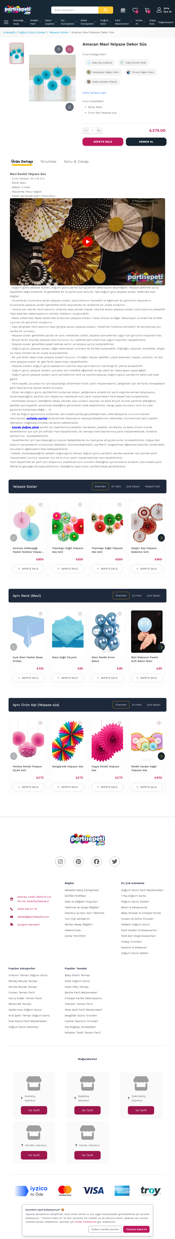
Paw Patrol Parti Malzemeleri (28, 1021)
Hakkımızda (73, 930)
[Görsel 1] (106, 650)
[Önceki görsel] (96, 632)
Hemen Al (146, 141)
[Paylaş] (59, 49)
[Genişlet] (69, 107)
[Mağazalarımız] (123, 10)
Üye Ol (168, 11)
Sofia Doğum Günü (77, 981)
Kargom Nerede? (28, 924)
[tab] (22, 161)
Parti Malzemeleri (122, 22)
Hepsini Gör (152, 486)
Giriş (166, 8)
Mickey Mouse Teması (23, 981)
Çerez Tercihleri (75, 935)
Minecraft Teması (20, 1003)
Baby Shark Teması (77, 975)
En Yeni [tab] (116, 486)
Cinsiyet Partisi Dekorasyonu (83, 998)
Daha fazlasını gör (94, 92)
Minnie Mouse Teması (23, 986)
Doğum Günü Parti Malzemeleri (142, 890)
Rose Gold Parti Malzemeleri (83, 1009)
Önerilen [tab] (100, 486)
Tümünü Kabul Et (136, 1229)
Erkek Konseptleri (87, 22)
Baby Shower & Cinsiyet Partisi (141, 913)
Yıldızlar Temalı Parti (78, 1003)
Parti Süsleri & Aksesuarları (139, 930)
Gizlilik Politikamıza (86, 1221)
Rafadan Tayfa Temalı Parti (82, 1032)
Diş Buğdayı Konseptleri (80, 1027)
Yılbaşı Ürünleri (131, 941)
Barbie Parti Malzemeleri (81, 992)
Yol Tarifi (33, 1110)
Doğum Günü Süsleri (32, 32)
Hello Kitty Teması (77, 986)
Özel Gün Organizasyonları (138, 935)
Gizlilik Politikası (75, 895)
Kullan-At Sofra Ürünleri (137, 918)
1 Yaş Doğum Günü (133, 895)
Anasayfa (9, 32)
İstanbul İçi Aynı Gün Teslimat (84, 913)
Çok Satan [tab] (133, 486)
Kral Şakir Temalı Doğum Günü (29, 1015)
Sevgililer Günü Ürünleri (81, 1015)
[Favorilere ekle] (69, 49)
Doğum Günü (104, 22)
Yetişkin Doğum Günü (135, 924)
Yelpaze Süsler (59, 32)
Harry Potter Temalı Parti (25, 998)
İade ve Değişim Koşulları (81, 901)
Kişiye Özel (152, 22)
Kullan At (139, 22)
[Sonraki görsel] (119, 632)
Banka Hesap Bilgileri (78, 924)
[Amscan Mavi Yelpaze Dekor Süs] (17, 53)
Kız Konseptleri (67, 22)
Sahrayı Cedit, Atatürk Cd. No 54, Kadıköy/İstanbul (34, 899)
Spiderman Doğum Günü (25, 1009)
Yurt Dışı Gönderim (77, 918)
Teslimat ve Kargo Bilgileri (82, 907)
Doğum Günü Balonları (24, 1027)
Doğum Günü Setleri (134, 953)
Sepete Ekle (102, 141)
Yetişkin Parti (34, 22)
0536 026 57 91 (27, 908)
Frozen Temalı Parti (22, 992)
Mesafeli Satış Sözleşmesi (82, 890)
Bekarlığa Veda (18, 22)
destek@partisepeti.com (33, 916)
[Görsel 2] (111, 650)
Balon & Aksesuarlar (134, 907)
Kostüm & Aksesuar (134, 947)
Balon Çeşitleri (49, 22)
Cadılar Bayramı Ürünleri (81, 1021)
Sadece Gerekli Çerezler (105, 1229)
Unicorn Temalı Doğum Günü (28, 975)
